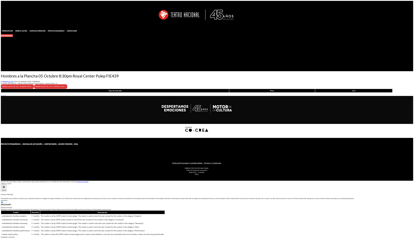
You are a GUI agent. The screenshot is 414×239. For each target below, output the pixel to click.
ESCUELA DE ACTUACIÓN (32, 144)
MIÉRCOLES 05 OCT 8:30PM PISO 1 (17, 86)
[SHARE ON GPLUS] (3, 95)
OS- (56, 144)
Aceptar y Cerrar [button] (6, 184)
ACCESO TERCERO (65, 144)
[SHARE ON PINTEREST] (4, 95)
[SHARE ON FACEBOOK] (2, 95)
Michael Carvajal (8, 81)
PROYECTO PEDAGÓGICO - (12, 144)
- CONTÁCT (47, 144)
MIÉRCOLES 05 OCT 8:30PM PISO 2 (50, 86)
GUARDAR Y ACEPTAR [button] (7, 237)
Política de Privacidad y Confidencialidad (187, 163)
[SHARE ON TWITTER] (1, 95)
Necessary (6, 205)
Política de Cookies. (82, 182)
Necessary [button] (4, 200)
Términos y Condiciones (212, 163)
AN (53, 144)
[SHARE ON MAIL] (5, 95)
